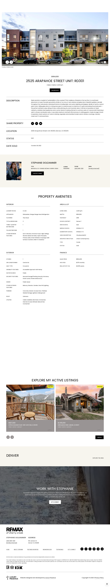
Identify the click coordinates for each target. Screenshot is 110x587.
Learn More (24, 563)
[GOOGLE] (98, 548)
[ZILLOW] (102, 548)
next (11, 62)
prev (7, 62)
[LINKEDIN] (90, 548)
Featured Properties (32, 549)
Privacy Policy (99, 578)
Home (7, 549)
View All (99, 437)
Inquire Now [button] (55, 90)
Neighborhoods (47, 549)
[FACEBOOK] (81, 548)
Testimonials (59, 549)
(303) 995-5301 (79, 168)
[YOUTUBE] (94, 548)
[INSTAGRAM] (85, 548)
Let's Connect (72, 549)
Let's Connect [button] (55, 502)
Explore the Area (98, 458)
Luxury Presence (50, 578)
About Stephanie (18, 549)
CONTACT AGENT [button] (37, 173)
